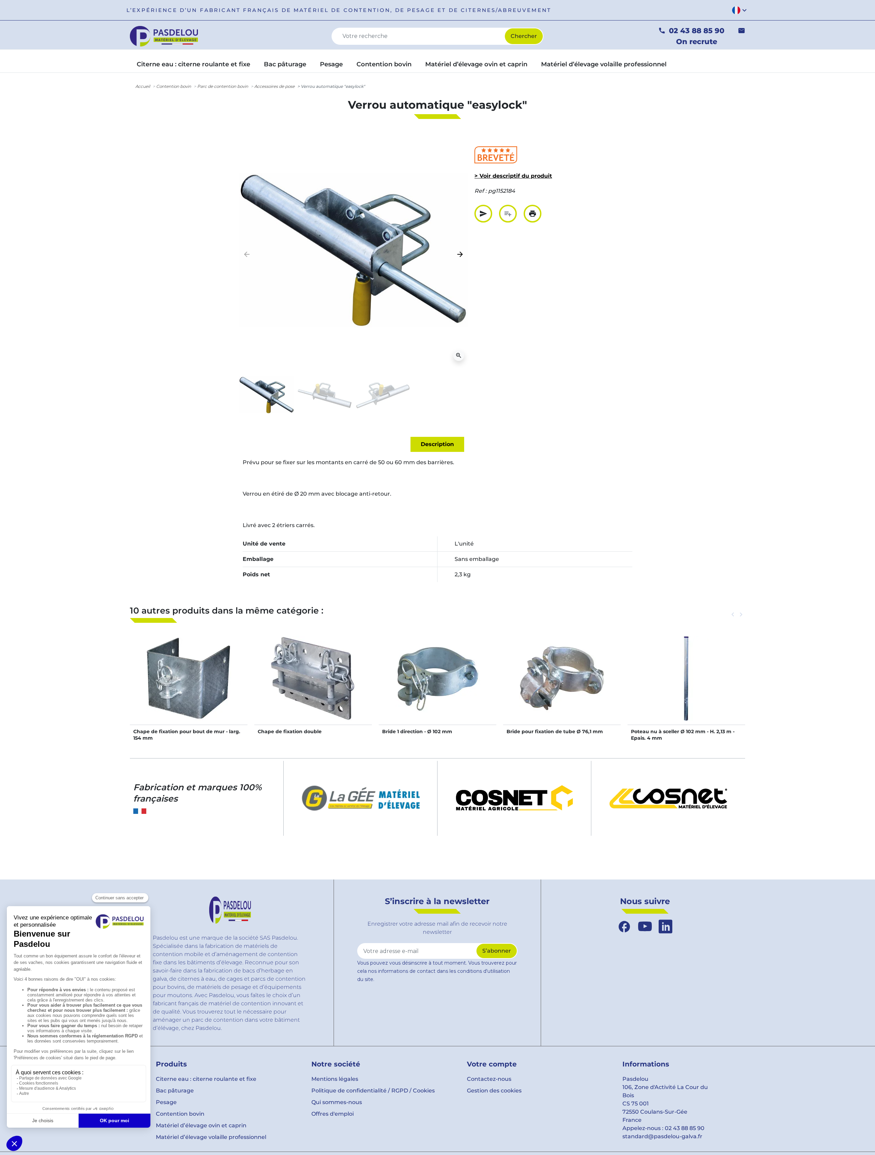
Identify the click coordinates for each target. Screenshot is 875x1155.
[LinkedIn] (665, 927)
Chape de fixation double (290, 731)
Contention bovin (173, 86)
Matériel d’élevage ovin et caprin (201, 1125)
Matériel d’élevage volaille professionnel (211, 1137)
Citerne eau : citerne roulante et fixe (206, 1079)
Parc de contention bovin (222, 86)
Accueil (142, 86)
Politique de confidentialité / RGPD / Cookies (373, 1090)
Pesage (166, 1102)
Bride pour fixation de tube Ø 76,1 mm (555, 731)
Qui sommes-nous (336, 1102)
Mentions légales (334, 1079)
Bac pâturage (175, 1090)
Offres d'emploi (332, 1114)
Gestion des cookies (494, 1090)
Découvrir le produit (189, 685)
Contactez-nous (489, 1079)
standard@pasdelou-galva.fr (662, 1136)
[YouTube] (645, 927)
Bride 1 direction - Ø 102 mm (417, 731)
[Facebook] (624, 927)
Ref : (480, 191)
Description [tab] (437, 444)
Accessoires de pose (274, 86)
